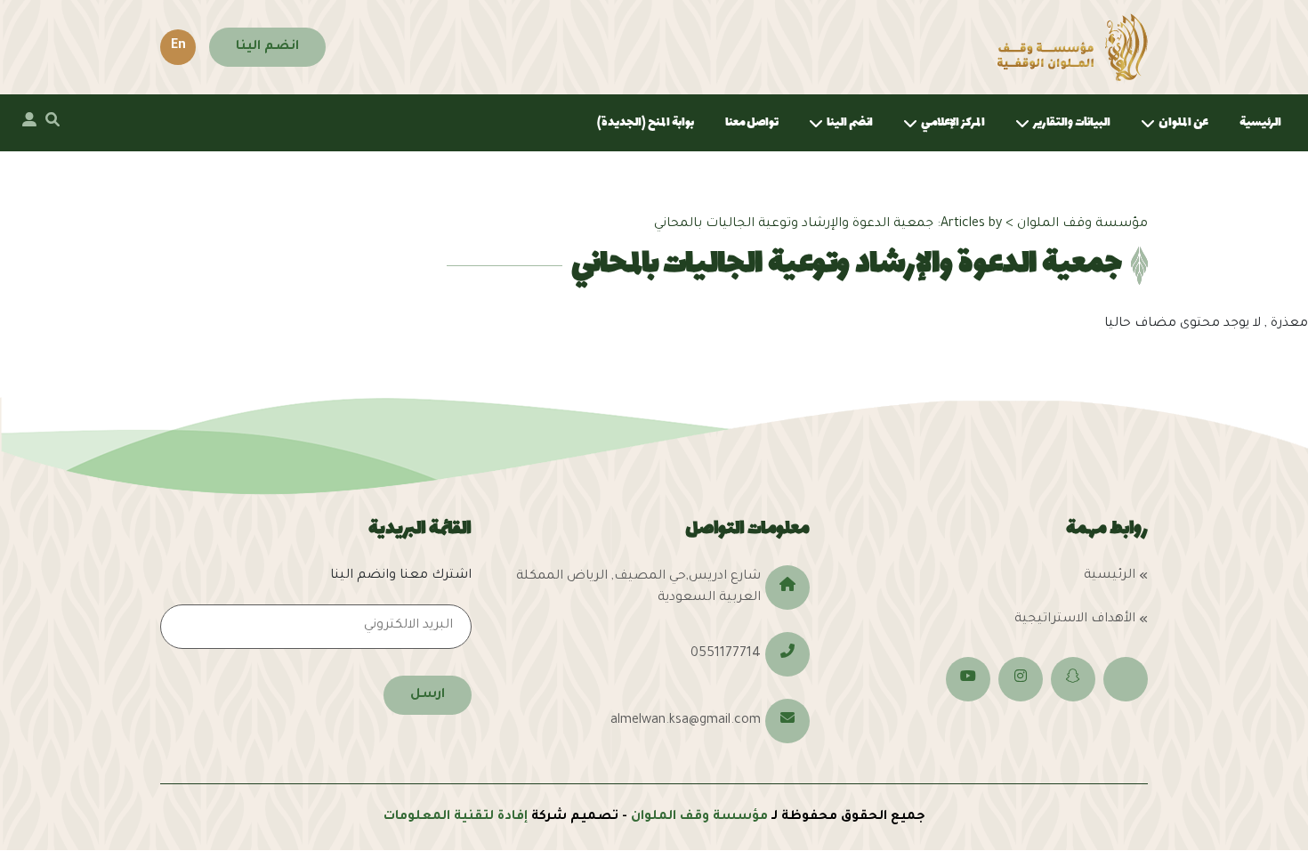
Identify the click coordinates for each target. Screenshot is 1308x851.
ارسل (427, 695)
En (178, 46)
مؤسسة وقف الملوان (699, 817)
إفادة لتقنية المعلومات (456, 817)
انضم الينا (267, 47)
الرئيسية (1260, 122)
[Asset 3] (1072, 47)
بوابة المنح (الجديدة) (645, 122)
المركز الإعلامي (953, 122)
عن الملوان (1183, 122)
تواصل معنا (752, 122)
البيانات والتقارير (1071, 122)
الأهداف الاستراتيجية (1074, 619)
